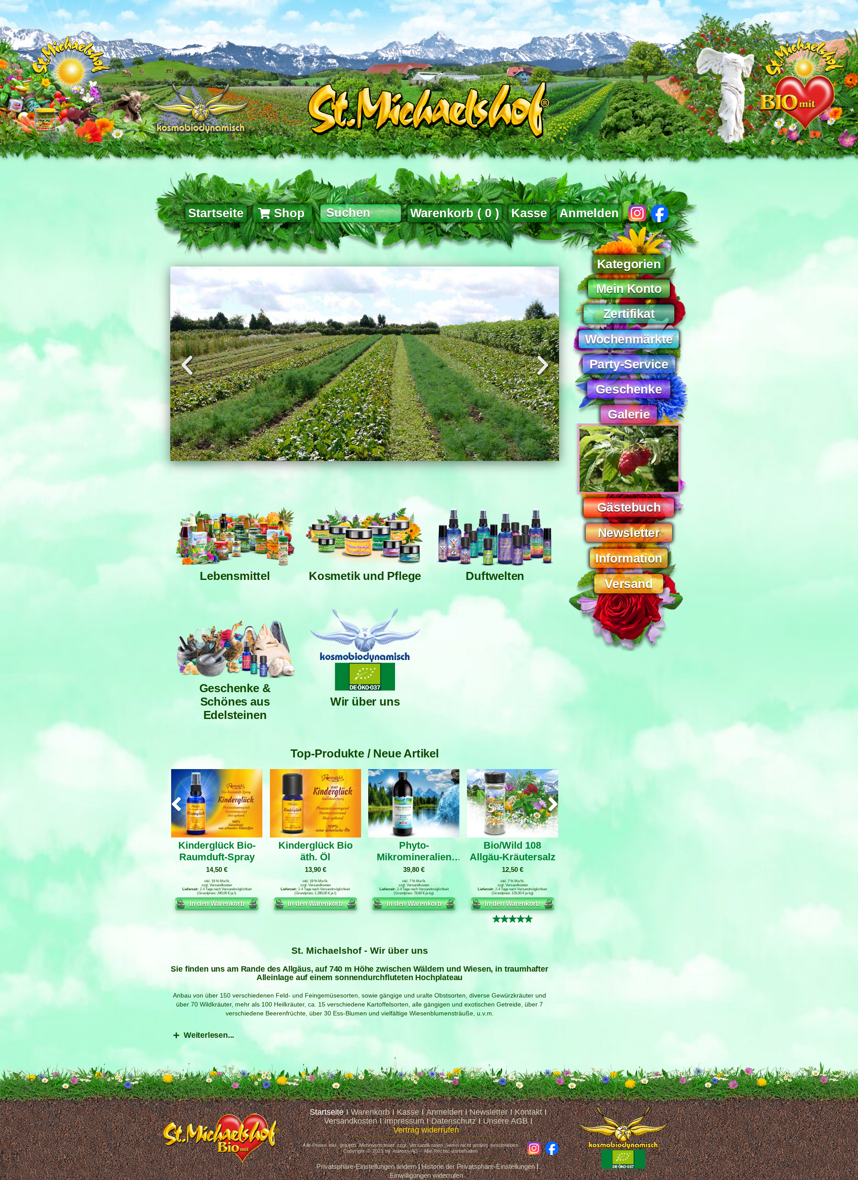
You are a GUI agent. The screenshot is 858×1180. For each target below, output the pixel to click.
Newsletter (489, 1112)
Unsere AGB (505, 1121)
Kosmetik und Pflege (365, 576)
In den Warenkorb (216, 903)
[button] (187, 365)
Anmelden (589, 213)
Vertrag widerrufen (426, 1129)
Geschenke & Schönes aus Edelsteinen (235, 701)
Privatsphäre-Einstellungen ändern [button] (366, 1166)
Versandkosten (221, 885)
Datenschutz (453, 1121)
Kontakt (528, 1112)
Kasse (408, 1112)
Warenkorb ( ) (454, 213)
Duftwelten (495, 576)
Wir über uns (365, 701)
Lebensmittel (235, 576)
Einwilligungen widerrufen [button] (426, 1175)
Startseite (327, 1112)
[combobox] (360, 213)
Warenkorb (370, 1112)
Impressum (404, 1121)
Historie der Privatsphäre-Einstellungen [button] (478, 1166)
